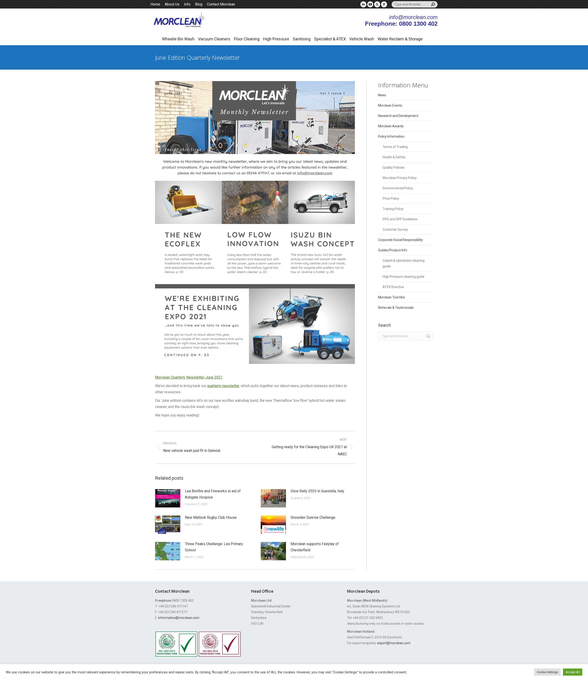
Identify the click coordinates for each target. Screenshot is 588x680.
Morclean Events (390, 105)
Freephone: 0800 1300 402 (401, 23)
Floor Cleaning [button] (247, 39)
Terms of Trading (395, 147)
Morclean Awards (391, 126)
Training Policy (393, 209)
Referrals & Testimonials (396, 307)
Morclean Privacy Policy (400, 178)
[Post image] (167, 498)
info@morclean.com (413, 17)
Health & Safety (394, 157)
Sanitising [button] (302, 39)
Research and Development (398, 116)
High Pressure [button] (276, 39)
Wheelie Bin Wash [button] (178, 39)
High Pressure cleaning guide (403, 276)
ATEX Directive (393, 287)
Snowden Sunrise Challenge (313, 517)
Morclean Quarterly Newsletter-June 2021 (189, 377)
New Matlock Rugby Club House (211, 517)
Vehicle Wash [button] (361, 39)
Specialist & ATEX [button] (330, 39)
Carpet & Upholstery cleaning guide (403, 263)
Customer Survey (395, 229)
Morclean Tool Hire (391, 297)
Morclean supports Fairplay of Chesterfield (315, 547)
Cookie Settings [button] (547, 672)
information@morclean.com (178, 618)
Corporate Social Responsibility (400, 240)
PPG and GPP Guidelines (400, 219)
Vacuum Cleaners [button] (214, 39)
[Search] (433, 4)
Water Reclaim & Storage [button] (400, 39)
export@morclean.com (393, 643)
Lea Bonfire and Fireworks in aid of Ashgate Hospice (213, 494)
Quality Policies (393, 167)
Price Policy (391, 198)
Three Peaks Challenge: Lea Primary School (214, 547)
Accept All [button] (573, 672)
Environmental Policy (398, 188)
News (382, 95)
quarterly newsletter (223, 386)
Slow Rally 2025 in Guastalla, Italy (317, 491)
